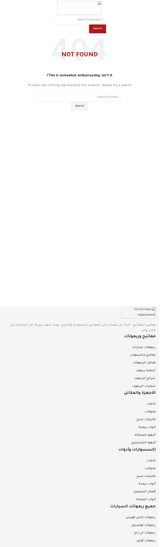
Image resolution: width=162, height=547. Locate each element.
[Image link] (139, 313)
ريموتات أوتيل (146, 541)
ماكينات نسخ (146, 419)
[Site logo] (79, 8)
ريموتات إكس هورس (141, 517)
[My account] (3, 8)
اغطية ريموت (146, 370)
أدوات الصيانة (146, 499)
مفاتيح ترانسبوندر (143, 355)
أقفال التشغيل (144, 492)
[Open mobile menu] (154, 8)
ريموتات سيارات (144, 347)
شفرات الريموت (144, 386)
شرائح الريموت (145, 378)
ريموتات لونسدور (144, 525)
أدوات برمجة (147, 427)
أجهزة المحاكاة (145, 435)
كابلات (151, 404)
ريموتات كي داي (145, 533)
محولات (150, 412)
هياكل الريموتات (144, 363)
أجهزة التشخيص (143, 443)
